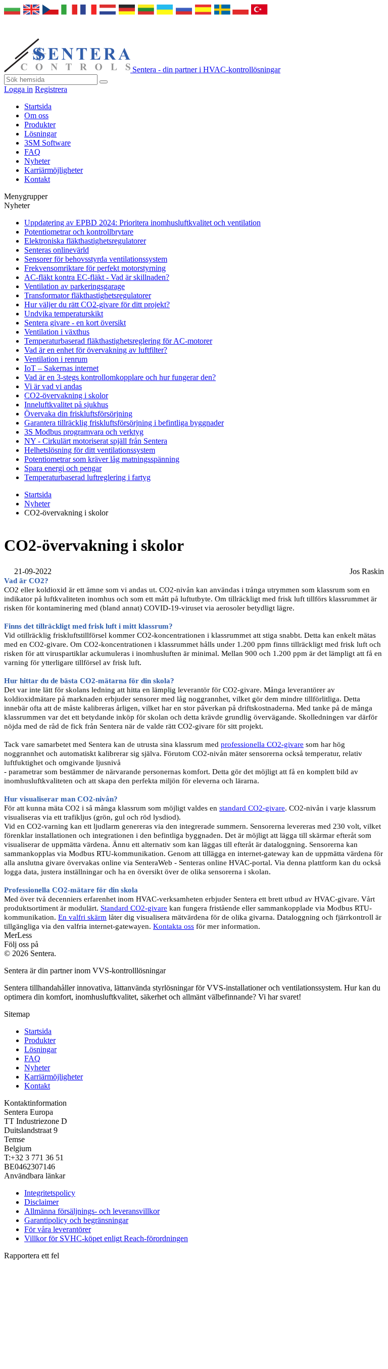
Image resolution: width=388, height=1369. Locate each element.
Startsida (38, 106)
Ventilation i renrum (55, 359)
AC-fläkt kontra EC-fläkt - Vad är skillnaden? (96, 277)
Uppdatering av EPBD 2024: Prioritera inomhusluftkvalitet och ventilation (142, 222)
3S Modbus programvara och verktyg (83, 432)
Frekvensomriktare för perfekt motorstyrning (95, 268)
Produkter (40, 124)
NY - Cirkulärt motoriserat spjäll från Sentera (95, 441)
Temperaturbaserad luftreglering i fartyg (87, 477)
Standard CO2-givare (134, 908)
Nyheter (37, 161)
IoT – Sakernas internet (61, 368)
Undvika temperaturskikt (63, 313)
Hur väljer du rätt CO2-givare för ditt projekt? (97, 304)
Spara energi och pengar (63, 468)
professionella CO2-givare (262, 744)
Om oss (36, 115)
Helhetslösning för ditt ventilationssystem (89, 450)
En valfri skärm (82, 917)
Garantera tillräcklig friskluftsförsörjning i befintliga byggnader (124, 422)
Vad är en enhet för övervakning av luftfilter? (95, 350)
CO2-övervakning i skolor (66, 395)
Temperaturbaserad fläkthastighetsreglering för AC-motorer (118, 341)
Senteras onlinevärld (56, 250)
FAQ (32, 152)
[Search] (104, 81)
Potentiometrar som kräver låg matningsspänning (101, 459)
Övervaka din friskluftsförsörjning (78, 413)
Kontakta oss (173, 926)
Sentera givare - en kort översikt (75, 322)
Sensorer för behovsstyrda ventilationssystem (95, 259)
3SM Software (47, 142)
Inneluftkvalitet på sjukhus (66, 404)
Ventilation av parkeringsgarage (74, 286)
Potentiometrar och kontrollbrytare (78, 231)
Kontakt (37, 179)
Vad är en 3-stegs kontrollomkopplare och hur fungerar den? (120, 377)
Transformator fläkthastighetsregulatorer (87, 295)
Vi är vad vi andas (53, 386)
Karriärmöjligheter (53, 170)
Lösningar (40, 133)
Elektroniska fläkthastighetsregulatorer (85, 241)
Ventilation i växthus (56, 331)
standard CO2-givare (252, 808)
